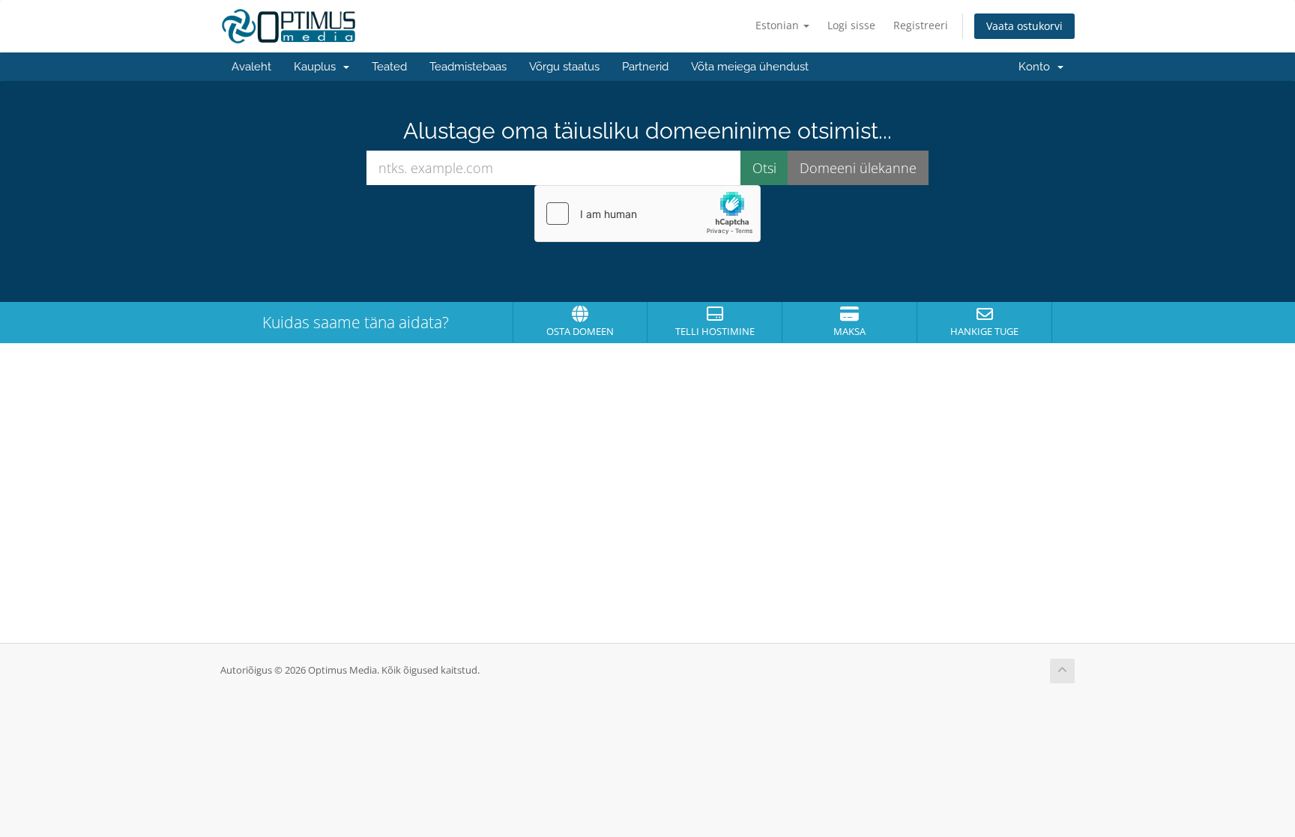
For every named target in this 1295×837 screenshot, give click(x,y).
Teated (389, 66)
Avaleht (251, 66)
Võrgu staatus (564, 66)
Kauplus (318, 66)
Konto (1037, 66)
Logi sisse (851, 25)
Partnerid (645, 66)
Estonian (778, 25)
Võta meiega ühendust (750, 66)
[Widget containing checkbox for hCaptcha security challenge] (647, 213)
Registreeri (920, 25)
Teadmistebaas (468, 66)
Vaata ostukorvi (1024, 26)
